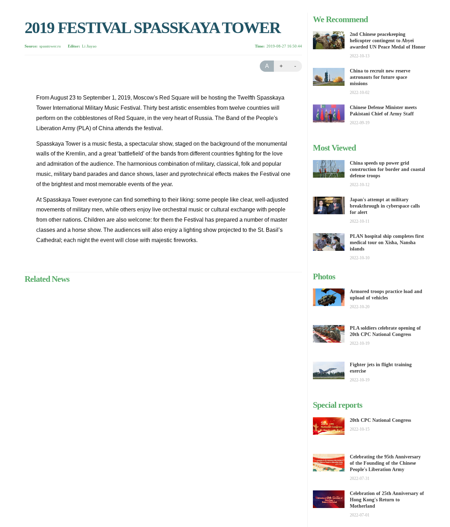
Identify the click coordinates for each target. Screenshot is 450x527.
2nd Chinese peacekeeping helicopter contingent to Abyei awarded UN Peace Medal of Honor (387, 41)
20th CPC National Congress (380, 420)
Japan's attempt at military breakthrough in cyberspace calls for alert (385, 206)
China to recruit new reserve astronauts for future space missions (380, 77)
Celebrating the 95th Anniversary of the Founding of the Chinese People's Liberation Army (385, 463)
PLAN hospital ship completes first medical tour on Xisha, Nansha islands (387, 243)
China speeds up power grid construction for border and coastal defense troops (387, 169)
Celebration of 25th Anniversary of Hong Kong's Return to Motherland (387, 500)
